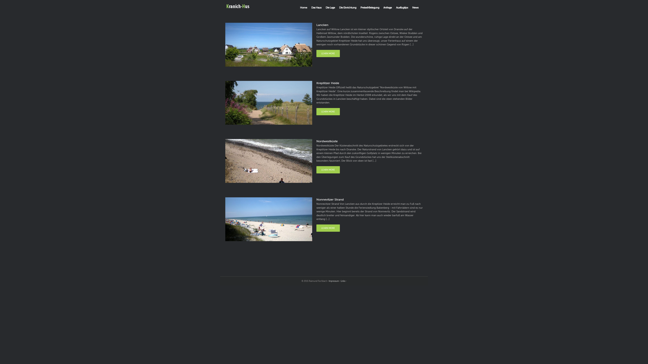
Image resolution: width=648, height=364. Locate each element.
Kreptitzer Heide (327, 83)
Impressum (334, 281)
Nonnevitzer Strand (330, 199)
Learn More (328, 53)
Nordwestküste (327, 141)
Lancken (322, 25)
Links (343, 281)
